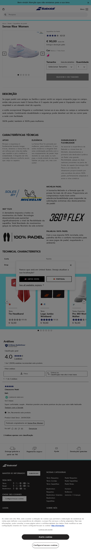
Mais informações (57, 526)
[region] (45, 532)
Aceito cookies (45, 537)
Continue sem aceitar (45, 530)
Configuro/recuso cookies (45, 545)
